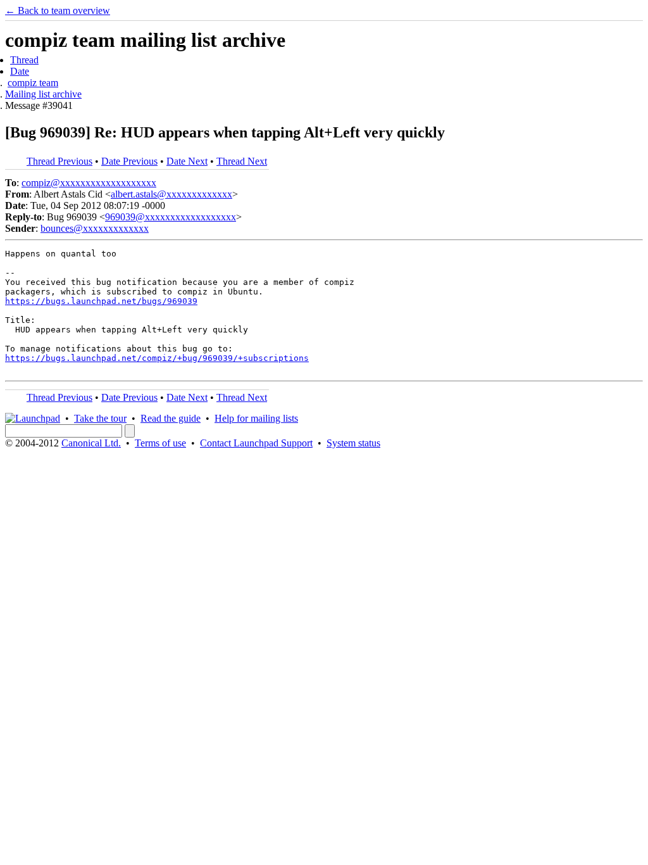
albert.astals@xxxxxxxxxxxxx (171, 194)
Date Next (187, 161)
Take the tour (100, 418)
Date (19, 71)
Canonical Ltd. (91, 443)
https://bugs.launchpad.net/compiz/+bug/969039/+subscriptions (157, 358)
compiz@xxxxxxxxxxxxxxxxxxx (89, 182)
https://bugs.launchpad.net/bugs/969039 (101, 301)
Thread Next (241, 161)
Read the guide (170, 418)
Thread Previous (59, 161)
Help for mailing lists (256, 418)
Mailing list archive (43, 94)
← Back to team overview (57, 10)
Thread (24, 59)
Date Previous (129, 161)
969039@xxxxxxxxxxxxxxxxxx (170, 217)
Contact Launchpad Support (256, 443)
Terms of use (160, 443)
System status (353, 443)
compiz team (33, 82)
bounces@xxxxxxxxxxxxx (94, 228)
